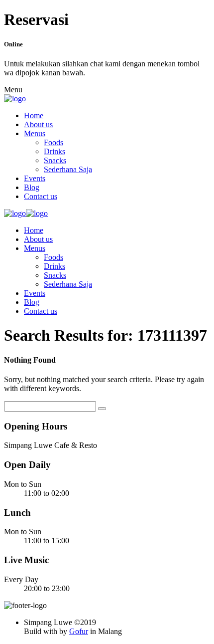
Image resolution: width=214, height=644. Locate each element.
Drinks (54, 151)
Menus (34, 133)
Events (34, 178)
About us (38, 124)
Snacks (55, 160)
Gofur (78, 631)
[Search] (102, 408)
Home (33, 115)
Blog (31, 187)
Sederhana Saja (68, 169)
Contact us (40, 196)
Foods (53, 142)
